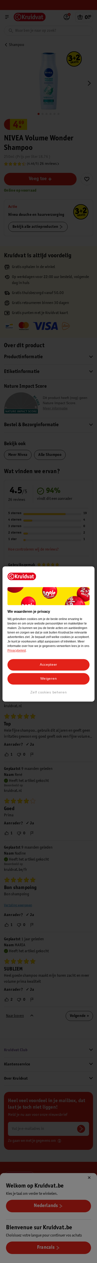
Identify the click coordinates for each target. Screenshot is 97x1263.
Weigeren (48, 678)
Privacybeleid (16, 650)
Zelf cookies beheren (48, 692)
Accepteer (48, 665)
